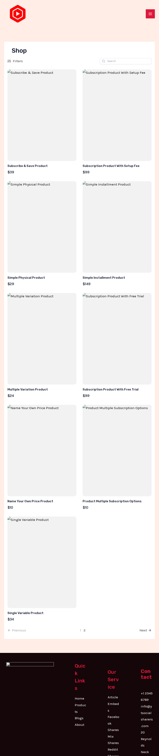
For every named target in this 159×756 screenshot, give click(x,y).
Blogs (79, 718)
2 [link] (85, 630)
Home (79, 698)
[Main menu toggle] (150, 13)
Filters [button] (18, 61)
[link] (145, 630)
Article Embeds (113, 703)
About (79, 725)
